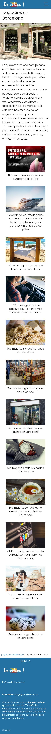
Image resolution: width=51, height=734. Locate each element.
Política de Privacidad (13, 682)
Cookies (6, 730)
